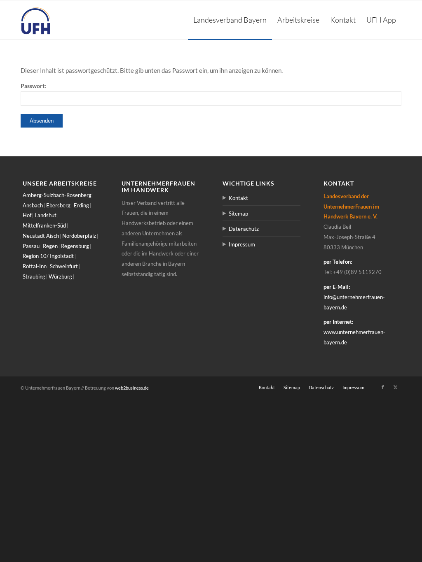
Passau (31, 246)
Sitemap (238, 213)
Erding (81, 205)
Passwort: (33, 85)
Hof (27, 215)
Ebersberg (58, 205)
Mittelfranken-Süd (44, 225)
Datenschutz (244, 228)
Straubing (34, 276)
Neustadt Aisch (41, 235)
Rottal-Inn (35, 266)
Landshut (45, 215)
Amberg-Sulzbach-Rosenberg (57, 195)
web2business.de (132, 387)
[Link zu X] (395, 387)
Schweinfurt (64, 266)
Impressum (242, 244)
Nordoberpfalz (79, 235)
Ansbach (33, 205)
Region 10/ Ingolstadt (48, 256)
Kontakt (238, 198)
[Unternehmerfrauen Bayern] (36, 19)
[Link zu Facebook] (383, 387)
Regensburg (75, 246)
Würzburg (60, 276)
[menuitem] (230, 19)
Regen (50, 246)
